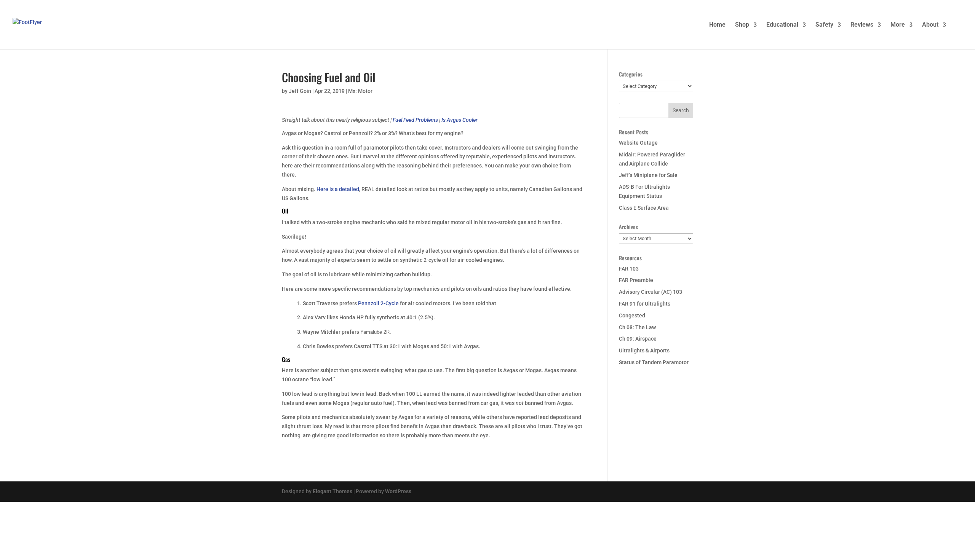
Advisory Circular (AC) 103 (650, 292)
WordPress (398, 491)
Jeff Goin (300, 91)
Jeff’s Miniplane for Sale (648, 175)
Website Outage (638, 143)
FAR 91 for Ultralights (644, 304)
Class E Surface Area (644, 208)
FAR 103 (629, 269)
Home (717, 25)
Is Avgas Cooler (459, 120)
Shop (742, 25)
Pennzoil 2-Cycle (378, 303)
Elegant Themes (332, 491)
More (897, 25)
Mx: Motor (360, 91)
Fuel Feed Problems (415, 120)
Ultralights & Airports (644, 350)
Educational (782, 25)
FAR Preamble (636, 280)
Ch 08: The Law (637, 327)
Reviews (861, 25)
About (930, 25)
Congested (632, 315)
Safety (824, 25)
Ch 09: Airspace (638, 339)
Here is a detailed (337, 189)
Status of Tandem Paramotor (654, 362)
